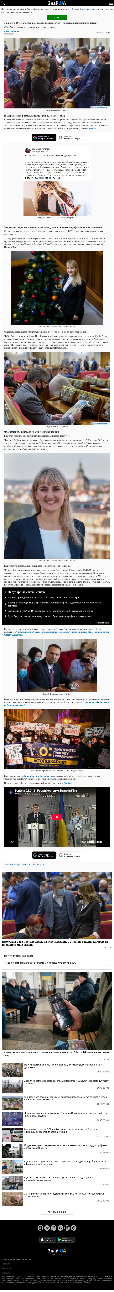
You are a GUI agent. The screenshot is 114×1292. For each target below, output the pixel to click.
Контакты (6, 1273)
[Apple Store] (48, 1239)
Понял (57, 17)
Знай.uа (92, 128)
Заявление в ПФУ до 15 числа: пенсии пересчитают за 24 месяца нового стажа (50, 610)
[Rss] (40, 1228)
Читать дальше (57, 1211)
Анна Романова (11, 31)
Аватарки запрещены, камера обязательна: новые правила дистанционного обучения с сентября (54, 604)
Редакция (6, 1268)
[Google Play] (66, 1239)
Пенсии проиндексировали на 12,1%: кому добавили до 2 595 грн (43, 597)
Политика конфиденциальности (16, 1259)
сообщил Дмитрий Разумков (35, 775)
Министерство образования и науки (27, 864)
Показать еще (102, 622)
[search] (3, 3)
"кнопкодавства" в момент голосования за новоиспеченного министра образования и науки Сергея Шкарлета (56, 633)
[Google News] (60, 1228)
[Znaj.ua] (57, 3)
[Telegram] (47, 1228)
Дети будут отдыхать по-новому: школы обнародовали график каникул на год (50, 616)
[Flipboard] (67, 1228)
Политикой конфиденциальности (86, 9)
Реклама (6, 1264)
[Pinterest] (73, 1228)
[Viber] (53, 1228)
